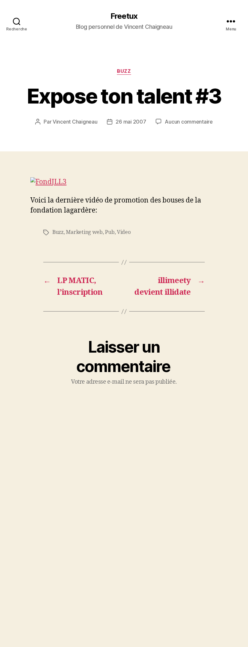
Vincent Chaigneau (75, 121)
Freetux (124, 16)
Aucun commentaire (188, 121)
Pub (109, 232)
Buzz (124, 71)
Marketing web (84, 232)
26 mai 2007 (131, 121)
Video (124, 232)
